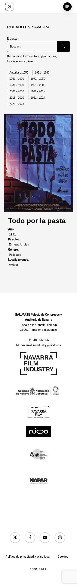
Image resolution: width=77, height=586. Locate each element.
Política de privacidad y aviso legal (28, 556)
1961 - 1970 (16, 78)
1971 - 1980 (38, 78)
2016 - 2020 (16, 97)
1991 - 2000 (38, 85)
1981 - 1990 (16, 85)
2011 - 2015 (38, 91)
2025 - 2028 (16, 103)
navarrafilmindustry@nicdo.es (41, 345)
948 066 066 (40, 340)
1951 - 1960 (42, 72)
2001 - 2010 (16, 91)
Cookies (63, 556)
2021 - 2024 (38, 97)
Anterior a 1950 (18, 72)
